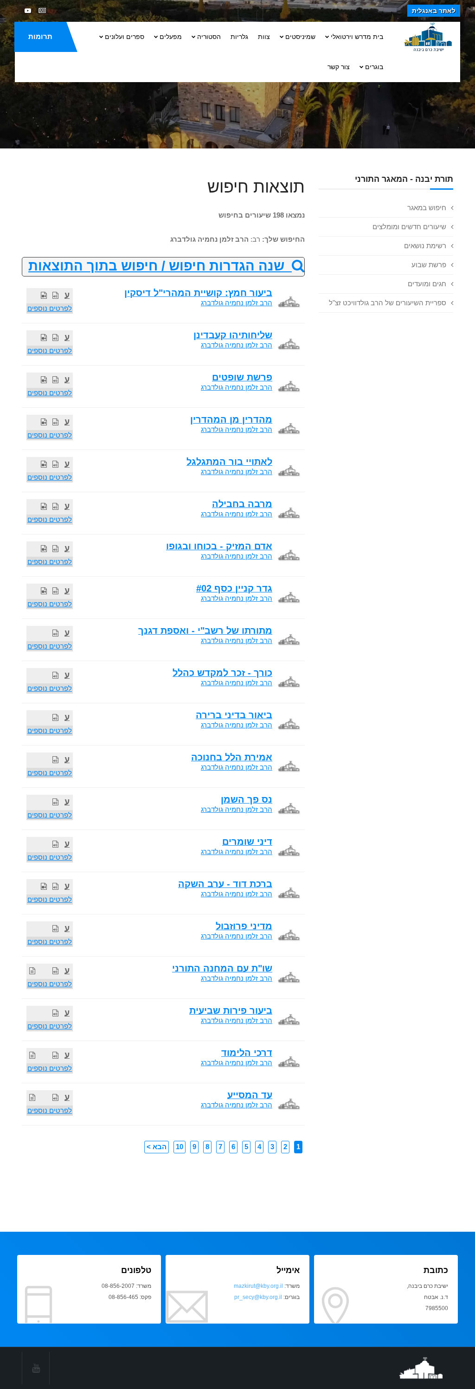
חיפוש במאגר (426, 208)
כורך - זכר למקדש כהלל (222, 673)
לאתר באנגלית (434, 10)
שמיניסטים (300, 36)
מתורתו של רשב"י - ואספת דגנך (205, 630)
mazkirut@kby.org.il (258, 1286)
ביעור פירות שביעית (230, 1010)
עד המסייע (249, 1095)
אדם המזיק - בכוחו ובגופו (219, 546)
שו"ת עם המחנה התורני (222, 968)
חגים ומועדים (427, 284)
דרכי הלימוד (246, 1053)
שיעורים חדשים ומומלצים (409, 227)
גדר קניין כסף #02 (234, 588)
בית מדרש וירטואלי (357, 36)
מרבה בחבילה (242, 504)
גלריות (239, 36)
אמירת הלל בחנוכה (231, 757)
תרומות (40, 36)
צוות (264, 36)
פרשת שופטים (242, 377)
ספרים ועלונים (124, 36)
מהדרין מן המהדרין (231, 419)
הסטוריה (209, 36)
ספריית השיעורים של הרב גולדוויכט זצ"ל (387, 303)
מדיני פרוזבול (244, 926)
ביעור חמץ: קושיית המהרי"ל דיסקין (198, 293)
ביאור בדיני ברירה (234, 715)
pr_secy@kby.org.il (258, 1297)
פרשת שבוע (428, 265)
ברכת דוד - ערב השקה (225, 884)
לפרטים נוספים (49, 308)
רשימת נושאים (425, 246)
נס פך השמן (246, 799)
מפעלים (171, 36)
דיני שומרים (247, 841)
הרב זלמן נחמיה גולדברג (236, 303)
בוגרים (374, 67)
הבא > (157, 1147)
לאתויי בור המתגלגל (229, 462)
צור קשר (338, 67)
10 (179, 1147)
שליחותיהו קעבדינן (232, 335)
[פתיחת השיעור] (55, 295)
